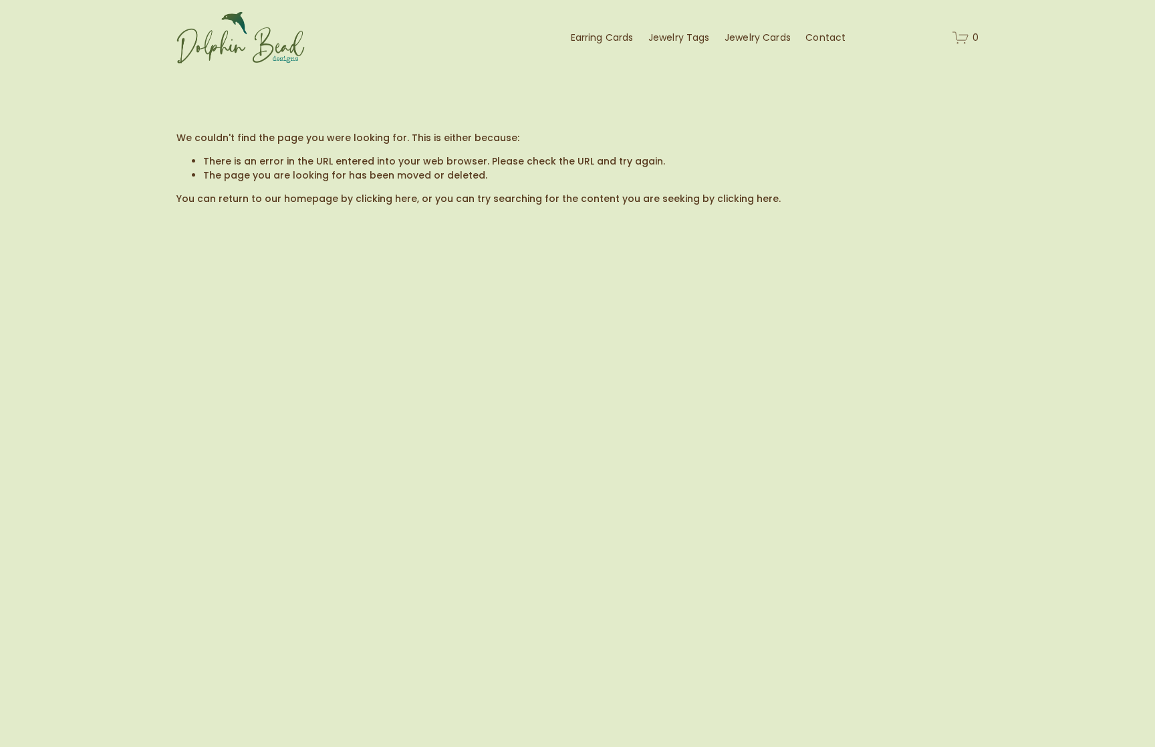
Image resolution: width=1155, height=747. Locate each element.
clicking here (386, 198)
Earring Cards (602, 37)
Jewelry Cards (758, 37)
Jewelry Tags (679, 37)
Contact (825, 37)
